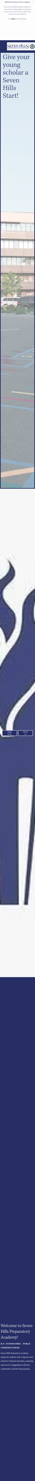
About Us (25, 733)
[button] (33, 1)
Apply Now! (9, 733)
